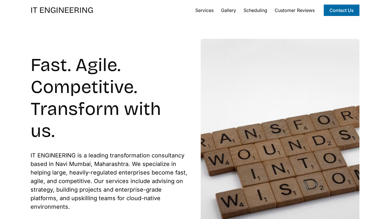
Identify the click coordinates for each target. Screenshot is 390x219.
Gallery (228, 10)
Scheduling (255, 10)
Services (204, 10)
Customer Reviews (295, 10)
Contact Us (341, 10)
